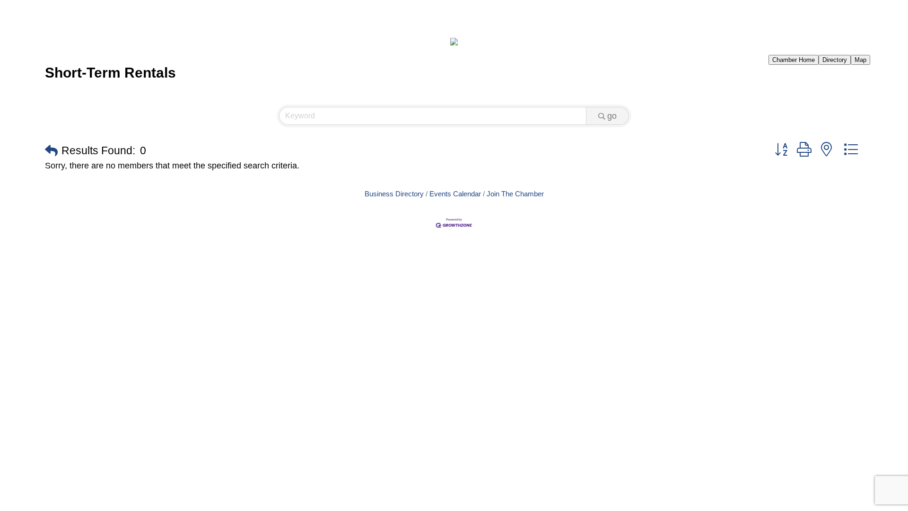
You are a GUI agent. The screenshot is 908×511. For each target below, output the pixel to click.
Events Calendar (455, 194)
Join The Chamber (515, 194)
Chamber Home (793, 59)
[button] (51, 151)
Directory (834, 59)
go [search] (612, 116)
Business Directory (394, 194)
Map (860, 59)
